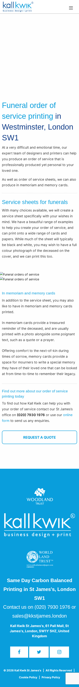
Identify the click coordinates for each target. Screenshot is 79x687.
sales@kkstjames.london (39, 616)
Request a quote (39, 437)
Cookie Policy (28, 677)
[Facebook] (19, 652)
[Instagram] (59, 652)
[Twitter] (39, 652)
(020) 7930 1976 (52, 607)
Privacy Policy (51, 677)
